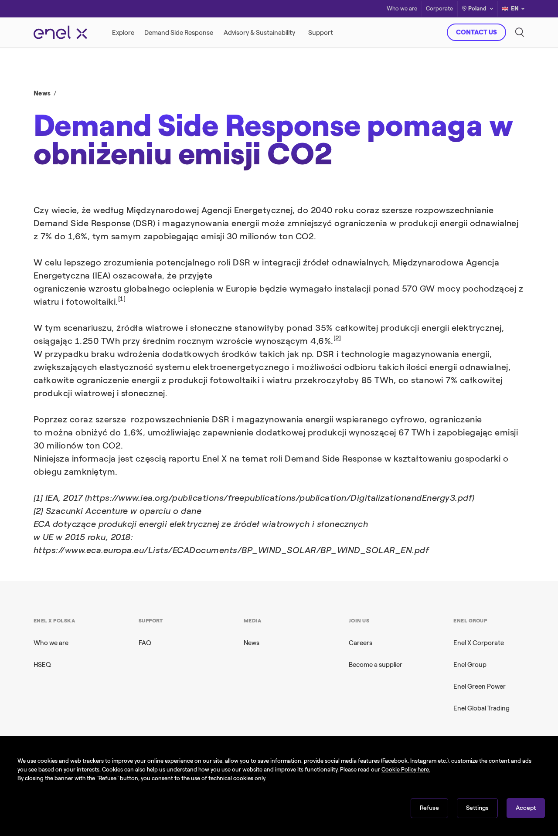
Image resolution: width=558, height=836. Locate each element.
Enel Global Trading (481, 708)
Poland (477, 8)
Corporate (439, 9)
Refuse (429, 808)
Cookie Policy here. (405, 769)
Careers (360, 643)
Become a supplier (375, 665)
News (42, 93)
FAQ (145, 643)
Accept (526, 808)
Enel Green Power (479, 686)
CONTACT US (476, 32)
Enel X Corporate (478, 643)
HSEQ (42, 665)
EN (515, 8)
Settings (477, 808)
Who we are (402, 9)
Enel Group (470, 665)
